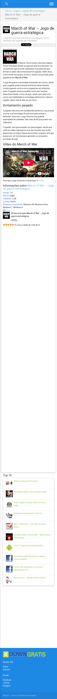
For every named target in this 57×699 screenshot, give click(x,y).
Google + (7, 685)
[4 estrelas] (11, 224)
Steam (41, 180)
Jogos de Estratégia (33, 10)
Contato (6, 669)
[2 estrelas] (6, 224)
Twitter (6, 683)
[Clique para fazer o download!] (7, 210)
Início (8, 10)
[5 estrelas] (13, 224)
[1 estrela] (4, 224)
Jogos (16, 10)
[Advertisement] (28, 345)
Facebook (7, 680)
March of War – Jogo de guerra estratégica (28, 187)
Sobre (5, 666)
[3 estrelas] (8, 224)
